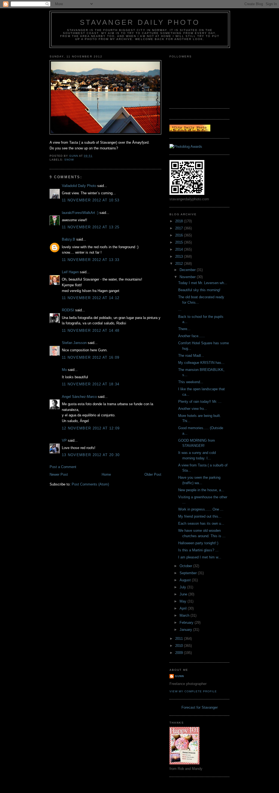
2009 (179, 653)
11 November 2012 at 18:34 (91, 384)
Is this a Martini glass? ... (198, 550)
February (187, 622)
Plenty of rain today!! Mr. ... (200, 401)
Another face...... (191, 336)
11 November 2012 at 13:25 (91, 227)
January (186, 630)
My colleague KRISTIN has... (201, 363)
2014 (179, 249)
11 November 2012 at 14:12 (91, 298)
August (186, 580)
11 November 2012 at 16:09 (91, 357)
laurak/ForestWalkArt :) (80, 213)
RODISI (68, 310)
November (188, 277)
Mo (64, 370)
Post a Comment (63, 467)
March (185, 615)
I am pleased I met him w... (199, 557)
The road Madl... (191, 356)
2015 (179, 242)
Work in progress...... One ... (200, 509)
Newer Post (59, 474)
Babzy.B (68, 239)
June (184, 594)
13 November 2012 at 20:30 (91, 455)
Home (106, 474)
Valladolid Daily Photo (79, 186)
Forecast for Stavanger (199, 707)
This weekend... (190, 382)
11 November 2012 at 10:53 (91, 200)
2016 (179, 235)
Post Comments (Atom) (90, 484)
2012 (179, 264)
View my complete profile (193, 691)
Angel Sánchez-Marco (79, 397)
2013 (179, 256)
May (183, 601)
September (189, 573)
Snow (69, 159)
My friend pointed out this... (200, 516)
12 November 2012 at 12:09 (91, 428)
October (186, 566)
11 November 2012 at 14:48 (91, 330)
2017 (179, 228)
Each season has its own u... (201, 523)
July (183, 587)
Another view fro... (192, 409)
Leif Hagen (70, 272)
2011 (179, 639)
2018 (179, 221)
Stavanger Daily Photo (140, 22)
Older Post (152, 474)
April (184, 608)
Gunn (179, 676)
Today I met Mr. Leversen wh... (202, 283)
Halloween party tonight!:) (198, 543)
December (188, 270)
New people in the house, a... (201, 490)
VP (64, 440)
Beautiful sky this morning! (199, 290)
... (179, 310)
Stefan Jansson (74, 343)
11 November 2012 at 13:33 (91, 260)
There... (184, 329)
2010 (179, 646)
